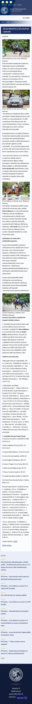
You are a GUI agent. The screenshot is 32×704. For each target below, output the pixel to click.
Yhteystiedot (4, 4)
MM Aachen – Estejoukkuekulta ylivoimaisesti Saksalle (14, 612)
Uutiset (7, 22)
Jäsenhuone (19, 4)
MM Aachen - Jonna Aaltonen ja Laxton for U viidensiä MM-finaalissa (14, 587)
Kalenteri (9, 4)
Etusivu (2, 22)
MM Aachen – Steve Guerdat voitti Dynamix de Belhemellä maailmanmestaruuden (15, 578)
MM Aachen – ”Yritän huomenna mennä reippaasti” (13, 643)
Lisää (2, 658)
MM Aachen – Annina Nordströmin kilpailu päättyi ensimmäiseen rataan (16, 633)
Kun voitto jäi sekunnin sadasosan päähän (14, 595)
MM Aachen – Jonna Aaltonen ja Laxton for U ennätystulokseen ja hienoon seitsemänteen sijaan (14, 623)
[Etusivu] (4, 10)
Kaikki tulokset (7, 545)
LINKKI (21, 518)
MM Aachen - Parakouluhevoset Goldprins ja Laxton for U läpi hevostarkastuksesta (14, 652)
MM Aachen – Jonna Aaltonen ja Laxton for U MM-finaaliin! (16, 603)
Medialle (14, 4)
